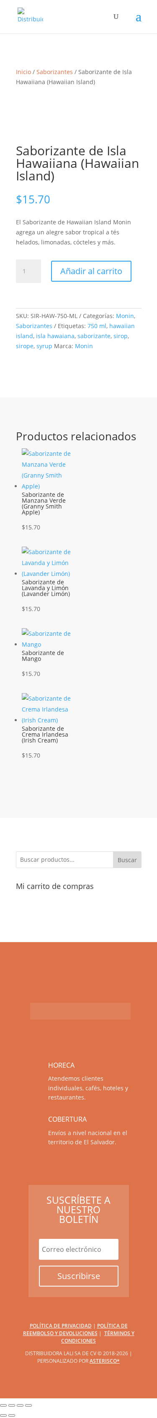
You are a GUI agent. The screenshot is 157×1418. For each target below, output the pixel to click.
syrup (44, 346)
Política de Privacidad (61, 1325)
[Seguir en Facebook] (38, 1011)
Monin (125, 316)
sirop (120, 336)
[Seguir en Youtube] (55, 1011)
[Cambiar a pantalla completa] (11, 1405)
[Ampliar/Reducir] (3, 1405)
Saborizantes (54, 72)
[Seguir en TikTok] (88, 1011)
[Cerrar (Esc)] (28, 1405)
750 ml (97, 326)
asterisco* (105, 1360)
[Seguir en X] (105, 1011)
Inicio (23, 72)
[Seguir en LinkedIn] (122, 1011)
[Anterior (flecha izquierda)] (3, 1415)
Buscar (127, 860)
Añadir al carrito (91, 271)
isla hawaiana (55, 336)
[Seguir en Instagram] (72, 1011)
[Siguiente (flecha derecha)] (11, 1415)
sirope (24, 346)
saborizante (94, 336)
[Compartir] (20, 1405)
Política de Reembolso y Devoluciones (75, 1329)
